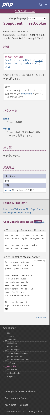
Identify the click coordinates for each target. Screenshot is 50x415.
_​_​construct (10, 336)
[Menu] (46, 4)
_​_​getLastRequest (13, 350)
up (5, 230)
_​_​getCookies (11, 343)
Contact (24, 405)
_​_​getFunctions (11, 346)
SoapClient (26, 93)
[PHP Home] (7, 4)
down (10, 230)
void (7, 66)
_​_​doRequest (10, 340)
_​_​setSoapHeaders (13, 373)
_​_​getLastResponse (13, 356)
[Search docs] (40, 4)
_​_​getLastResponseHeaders (17, 360)
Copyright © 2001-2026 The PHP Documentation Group (20, 395)
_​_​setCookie (10, 366)
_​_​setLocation (11, 370)
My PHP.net (10, 405)
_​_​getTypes (10, 363)
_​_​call (7, 333)
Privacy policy (35, 411)
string (38, 60)
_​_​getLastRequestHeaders (16, 353)
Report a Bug (24, 212)
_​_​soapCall (10, 376)
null (36, 63)
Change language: (18, 18)
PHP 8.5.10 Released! (25, 11)
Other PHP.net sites (14, 411)
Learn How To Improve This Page (19, 209)
